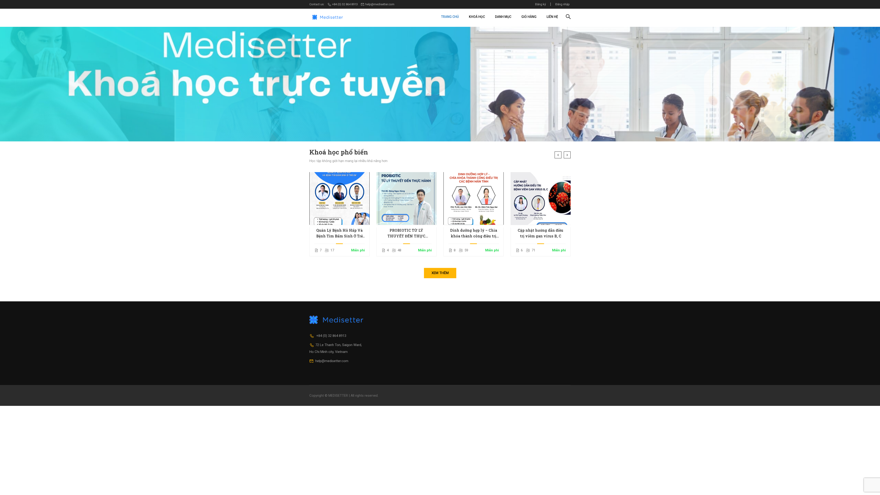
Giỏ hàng (528, 17)
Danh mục (503, 17)
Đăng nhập (562, 4)
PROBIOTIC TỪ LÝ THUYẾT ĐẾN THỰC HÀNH (406, 233)
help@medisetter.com (379, 4)
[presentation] (558, 154)
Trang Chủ (450, 17)
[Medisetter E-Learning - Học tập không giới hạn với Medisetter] (327, 16)
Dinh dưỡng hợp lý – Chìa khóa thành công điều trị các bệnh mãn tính (473, 233)
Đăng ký (540, 4)
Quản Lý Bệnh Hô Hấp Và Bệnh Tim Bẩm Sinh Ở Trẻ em (339, 233)
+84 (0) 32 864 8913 (345, 4)
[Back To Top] (870, 487)
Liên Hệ (552, 17)
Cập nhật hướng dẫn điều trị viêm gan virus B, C (540, 233)
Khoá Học (477, 17)
